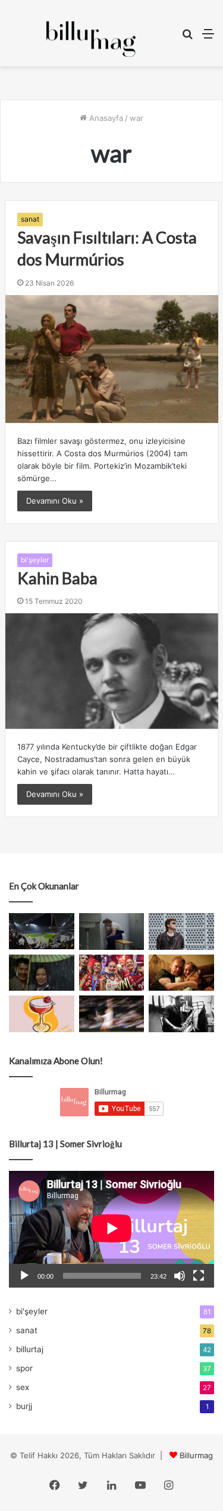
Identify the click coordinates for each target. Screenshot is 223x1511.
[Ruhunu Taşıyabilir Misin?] (41, 931)
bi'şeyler (35, 559)
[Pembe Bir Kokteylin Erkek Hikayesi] (41, 1013)
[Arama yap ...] (187, 37)
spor (24, 1368)
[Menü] (208, 37)
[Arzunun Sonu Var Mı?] (41, 973)
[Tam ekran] (199, 1276)
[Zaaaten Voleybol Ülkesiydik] (112, 973)
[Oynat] (24, 1276)
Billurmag (196, 1455)
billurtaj (29, 1349)
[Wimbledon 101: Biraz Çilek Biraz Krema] (112, 1013)
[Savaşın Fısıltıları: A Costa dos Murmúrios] (111, 359)
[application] (111, 1229)
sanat (30, 219)
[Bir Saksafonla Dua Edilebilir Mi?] (181, 1013)
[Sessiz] (180, 1276)
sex (22, 1387)
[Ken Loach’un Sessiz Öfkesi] (181, 973)
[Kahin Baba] (111, 671)
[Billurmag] (91, 39)
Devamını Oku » (54, 500)
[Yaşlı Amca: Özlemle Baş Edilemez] (181, 931)
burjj (24, 1406)
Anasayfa (105, 118)
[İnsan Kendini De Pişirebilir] (112, 931)
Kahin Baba (57, 578)
